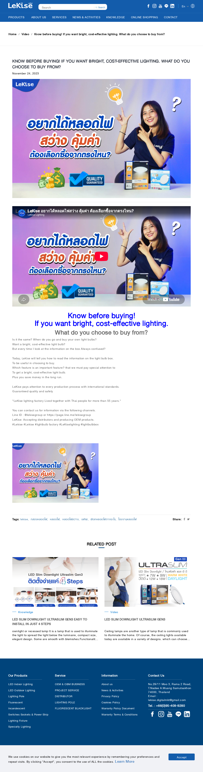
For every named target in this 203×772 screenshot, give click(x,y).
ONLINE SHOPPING (144, 17)
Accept (181, 757)
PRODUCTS (16, 17)
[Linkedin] (172, 6)
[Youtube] (160, 6)
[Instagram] (154, 6)
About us (107, 683)
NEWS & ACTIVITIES (87, 17)
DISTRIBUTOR (64, 695)
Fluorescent (15, 702)
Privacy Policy (110, 695)
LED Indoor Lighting (20, 683)
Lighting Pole (16, 695)
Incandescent (16, 708)
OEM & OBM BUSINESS (70, 683)
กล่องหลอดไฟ (39, 519)
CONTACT (171, 17)
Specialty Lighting (19, 726)
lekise (24, 519)
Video (25, 34)
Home (12, 34)
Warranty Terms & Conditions (120, 714)
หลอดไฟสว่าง (70, 519)
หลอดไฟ (55, 519)
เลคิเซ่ (84, 519)
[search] (100, 7)
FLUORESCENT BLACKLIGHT (73, 708)
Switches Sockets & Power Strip (28, 714)
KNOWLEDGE (115, 17)
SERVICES (59, 17)
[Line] (166, 6)
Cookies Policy (111, 702)
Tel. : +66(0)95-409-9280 (166, 705)
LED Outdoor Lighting (21, 689)
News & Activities (113, 689)
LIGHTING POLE (65, 702)
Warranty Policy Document (118, 708)
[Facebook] (148, 6)
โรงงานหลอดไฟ (127, 519)
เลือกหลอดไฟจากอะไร (103, 519)
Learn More (124, 760)
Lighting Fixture (17, 720)
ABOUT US (38, 17)
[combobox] (70, 7)
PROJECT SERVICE (67, 689)
